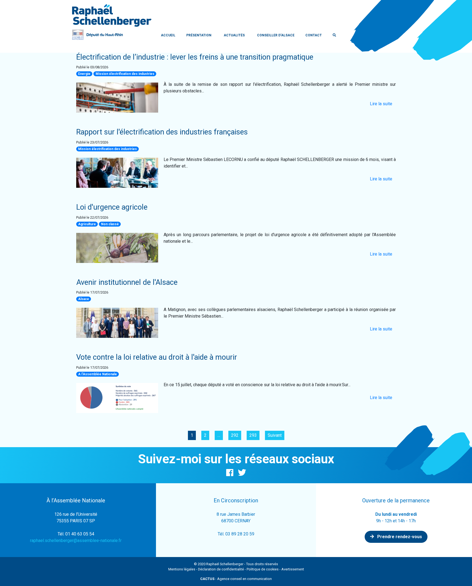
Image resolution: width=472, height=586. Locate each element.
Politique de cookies (263, 569)
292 (234, 435)
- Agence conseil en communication (236, 579)
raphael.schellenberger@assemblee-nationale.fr (76, 540)
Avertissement (292, 569)
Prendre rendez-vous (399, 536)
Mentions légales (181, 569)
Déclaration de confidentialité (221, 569)
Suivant (275, 435)
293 (253, 435)
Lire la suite (381, 103)
